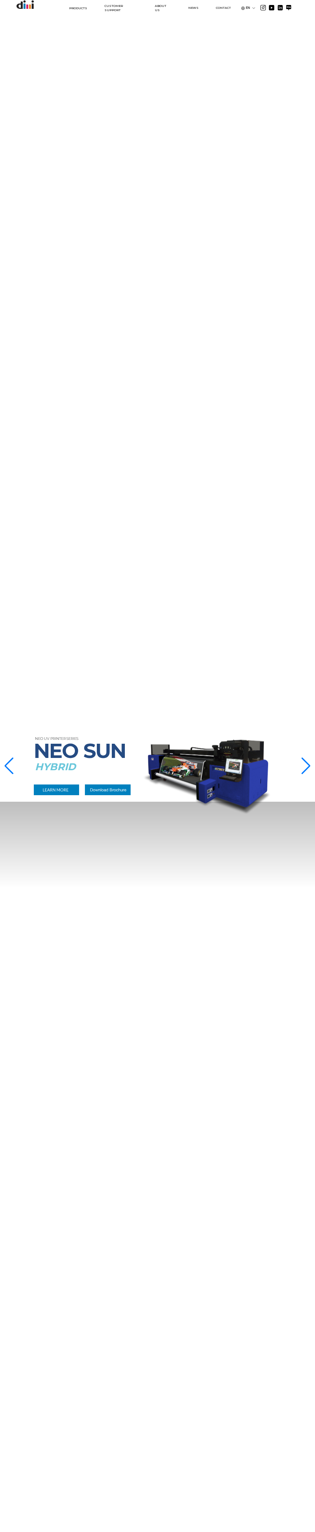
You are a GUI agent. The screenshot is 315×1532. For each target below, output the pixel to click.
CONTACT (223, 8)
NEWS (193, 8)
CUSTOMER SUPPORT (113, 8)
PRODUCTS (78, 8)
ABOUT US (160, 8)
